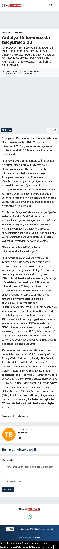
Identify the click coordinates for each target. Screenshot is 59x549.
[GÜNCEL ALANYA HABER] (12, 5)
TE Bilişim (36, 538)
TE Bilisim (22, 432)
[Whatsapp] (29, 516)
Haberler (6, 33)
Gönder (8, 489)
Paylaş (8, 130)
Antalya (18, 33)
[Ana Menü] (55, 5)
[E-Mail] (20, 438)
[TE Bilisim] (9, 434)
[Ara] (50, 5)
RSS (11, 529)
